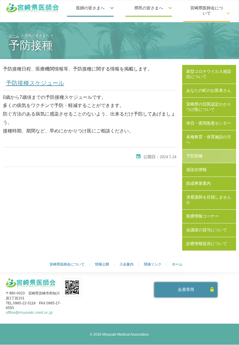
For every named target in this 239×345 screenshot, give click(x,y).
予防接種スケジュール (35, 83)
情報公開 (102, 264)
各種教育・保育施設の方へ (208, 139)
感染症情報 (196, 169)
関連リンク (152, 264)
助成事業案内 (198, 183)
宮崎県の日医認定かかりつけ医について (208, 107)
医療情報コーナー (202, 216)
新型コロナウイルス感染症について (208, 74)
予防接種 (194, 155)
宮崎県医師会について (67, 264)
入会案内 (126, 264)
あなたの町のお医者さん (208, 90)
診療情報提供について (206, 243)
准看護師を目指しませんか (208, 200)
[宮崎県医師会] (32, 8)
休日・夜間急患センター (208, 123)
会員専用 (186, 289)
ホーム (14, 36)
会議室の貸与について (206, 229)
